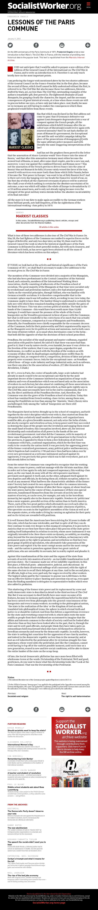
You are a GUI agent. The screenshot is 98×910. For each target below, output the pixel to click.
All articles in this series (49, 227)
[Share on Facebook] (36, 46)
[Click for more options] (87, 46)
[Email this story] (61, 46)
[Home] (44, 6)
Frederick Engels (18, 16)
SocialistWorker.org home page (49, 902)
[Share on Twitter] (10, 46)
